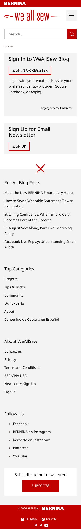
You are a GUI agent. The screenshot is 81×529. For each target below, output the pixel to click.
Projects (11, 278)
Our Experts (14, 303)
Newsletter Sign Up (20, 383)
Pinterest (20, 448)
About (9, 311)
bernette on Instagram (31, 440)
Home (8, 46)
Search (72, 34)
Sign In (10, 391)
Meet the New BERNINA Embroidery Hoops (39, 192)
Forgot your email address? (56, 108)
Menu (71, 15)
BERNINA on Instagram (32, 431)
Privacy (10, 359)
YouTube (20, 456)
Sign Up (19, 146)
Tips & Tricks (14, 287)
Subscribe (41, 485)
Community (13, 295)
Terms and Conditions (22, 367)
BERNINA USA (15, 375)
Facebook (21, 423)
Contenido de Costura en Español (31, 319)
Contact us (13, 351)
